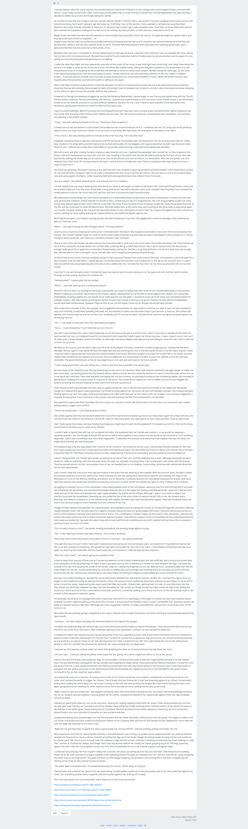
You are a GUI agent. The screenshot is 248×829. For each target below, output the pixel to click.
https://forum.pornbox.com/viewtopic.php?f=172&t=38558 (82, 789)
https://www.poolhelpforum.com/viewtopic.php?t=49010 (81, 795)
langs (122, 825)
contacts (131, 825)
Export (64, 813)
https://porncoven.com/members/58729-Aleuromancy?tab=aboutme (87, 800)
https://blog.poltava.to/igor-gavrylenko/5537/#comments (82, 805)
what (109, 825)
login (140, 825)
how (116, 825)
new (102, 825)
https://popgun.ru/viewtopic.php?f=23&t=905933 (78, 784)
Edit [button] (55, 813)
